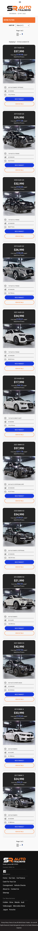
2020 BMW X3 (19, 511)
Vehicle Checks (20, 885)
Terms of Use (13, 922)
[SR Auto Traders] (19, 7)
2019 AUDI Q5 (19, 114)
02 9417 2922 (22, 13)
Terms (22, 57)
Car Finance (21, 878)
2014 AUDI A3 (19, 378)
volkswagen (7, 906)
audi (22, 902)
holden (5, 902)
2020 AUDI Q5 (19, 180)
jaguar (5, 910)
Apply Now (17, 57)
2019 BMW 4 (19, 709)
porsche (12, 910)
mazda (17, 902)
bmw (11, 902)
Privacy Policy (5, 922)
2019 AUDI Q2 (19, 246)
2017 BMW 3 (19, 775)
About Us (6, 889)
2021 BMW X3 (19, 445)
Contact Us (15, 889)
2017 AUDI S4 (19, 48)
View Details (19, 104)
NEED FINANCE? (19, 99)
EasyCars (19, 928)
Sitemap (6, 893)
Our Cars (12, 878)
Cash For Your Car (9, 882)
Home (5, 878)
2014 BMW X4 (19, 577)
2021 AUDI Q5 (19, 312)
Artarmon (12, 13)
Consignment (8, 885)
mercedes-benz (19, 906)
